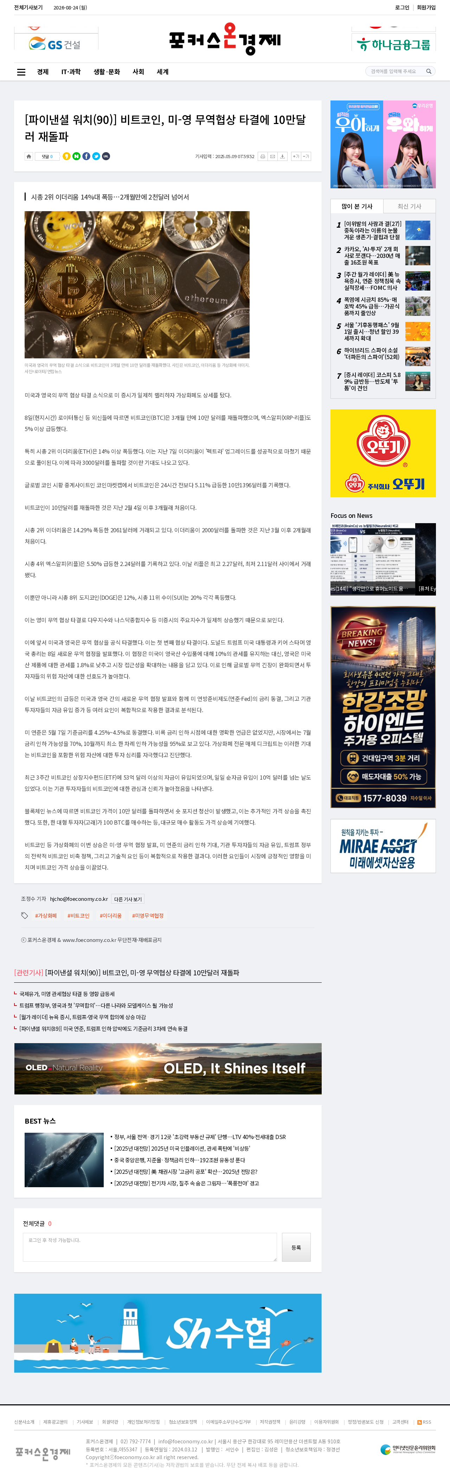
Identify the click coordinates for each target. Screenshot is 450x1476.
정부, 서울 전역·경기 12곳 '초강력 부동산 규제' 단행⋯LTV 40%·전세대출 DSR (200, 1136)
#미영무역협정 (147, 915)
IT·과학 (71, 71)
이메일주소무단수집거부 (228, 1421)
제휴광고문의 (55, 1421)
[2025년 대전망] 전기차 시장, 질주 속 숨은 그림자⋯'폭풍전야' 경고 (186, 1183)
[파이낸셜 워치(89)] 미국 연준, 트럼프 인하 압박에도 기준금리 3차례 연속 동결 (103, 1028)
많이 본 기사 (357, 206)
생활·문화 (107, 71)
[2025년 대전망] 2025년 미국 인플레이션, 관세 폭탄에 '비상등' (182, 1148)
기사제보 (85, 1421)
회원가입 (426, 7)
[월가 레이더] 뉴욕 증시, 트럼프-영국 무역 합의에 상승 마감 (82, 1017)
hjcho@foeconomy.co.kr (79, 898)
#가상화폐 (46, 915)
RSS (427, 1422)
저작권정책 (270, 1421)
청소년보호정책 (183, 1421)
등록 (296, 1247)
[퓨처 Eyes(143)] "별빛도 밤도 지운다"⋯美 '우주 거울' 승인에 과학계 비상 (385, 588)
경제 (43, 71)
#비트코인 (78, 915)
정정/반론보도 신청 (365, 1421)
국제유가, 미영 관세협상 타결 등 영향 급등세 (66, 993)
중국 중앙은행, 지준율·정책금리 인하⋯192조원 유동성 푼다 (179, 1160)
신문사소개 (24, 1421)
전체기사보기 (28, 7)
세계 (162, 71)
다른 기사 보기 (127, 899)
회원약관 (110, 1421)
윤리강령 (297, 1421)
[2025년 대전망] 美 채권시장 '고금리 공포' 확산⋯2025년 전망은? (185, 1171)
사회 (138, 71)
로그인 (402, 7)
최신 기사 (409, 206)
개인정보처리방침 (143, 1421)
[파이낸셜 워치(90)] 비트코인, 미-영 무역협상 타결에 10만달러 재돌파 (165, 127)
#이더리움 (111, 915)
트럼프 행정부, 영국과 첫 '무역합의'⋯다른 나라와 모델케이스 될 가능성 (96, 1005)
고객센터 (400, 1421)
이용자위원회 (326, 1421)
